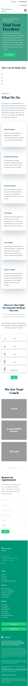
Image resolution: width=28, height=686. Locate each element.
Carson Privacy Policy (5, 674)
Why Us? (3, 574)
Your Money (4, 605)
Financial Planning (6, 588)
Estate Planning (5, 595)
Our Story (3, 577)
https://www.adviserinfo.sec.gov (8, 668)
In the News (4, 617)
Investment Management (7, 591)
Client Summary (14, 629)
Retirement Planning (6, 593)
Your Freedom (5, 613)
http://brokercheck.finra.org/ (21, 668)
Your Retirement (5, 609)
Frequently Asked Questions (8, 581)
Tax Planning (4, 597)
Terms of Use (13, 674)
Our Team (3, 579)
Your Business (5, 607)
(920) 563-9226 (23, 1)
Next (14, 377)
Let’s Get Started (9, 54)
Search (14, 1)
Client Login (24, 5)
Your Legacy (4, 611)
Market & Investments (7, 615)
